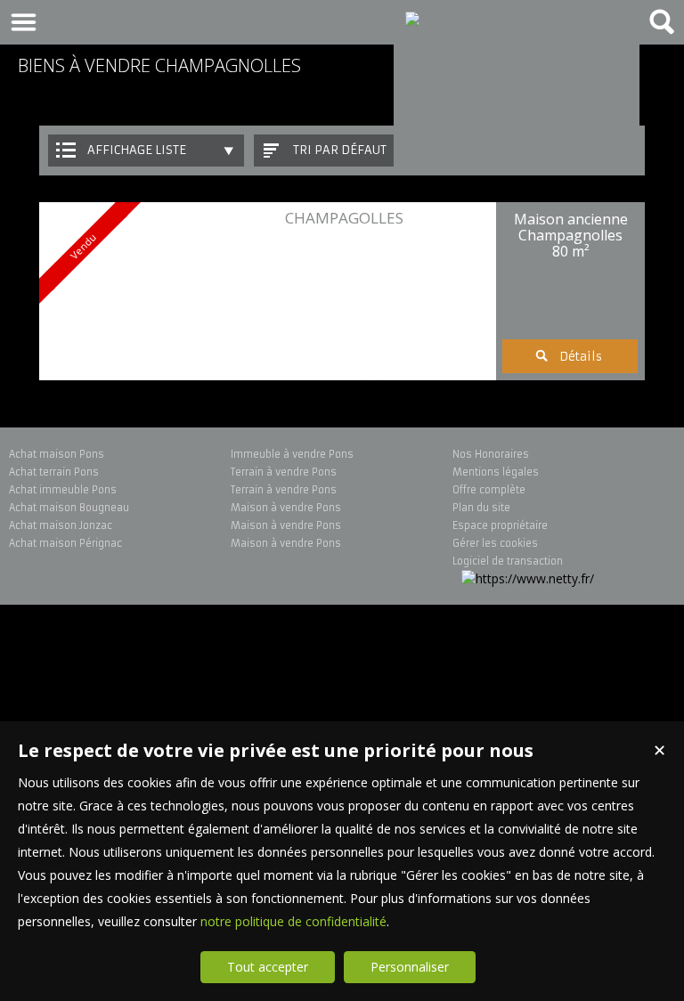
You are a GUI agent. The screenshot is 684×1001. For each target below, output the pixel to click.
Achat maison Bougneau (69, 507)
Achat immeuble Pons (63, 490)
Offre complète (488, 490)
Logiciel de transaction (507, 561)
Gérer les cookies (495, 543)
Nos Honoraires (490, 454)
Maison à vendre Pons (286, 507)
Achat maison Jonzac (60, 525)
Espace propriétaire (500, 525)
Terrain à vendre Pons (284, 472)
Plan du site (481, 507)
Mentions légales (495, 472)
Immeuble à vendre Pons (292, 454)
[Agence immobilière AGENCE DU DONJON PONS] (516, 139)
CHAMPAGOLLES (344, 218)
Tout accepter (267, 966)
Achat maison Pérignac (65, 543)
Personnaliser (409, 966)
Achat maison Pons (56, 454)
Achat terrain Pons (54, 472)
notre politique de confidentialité (293, 921)
